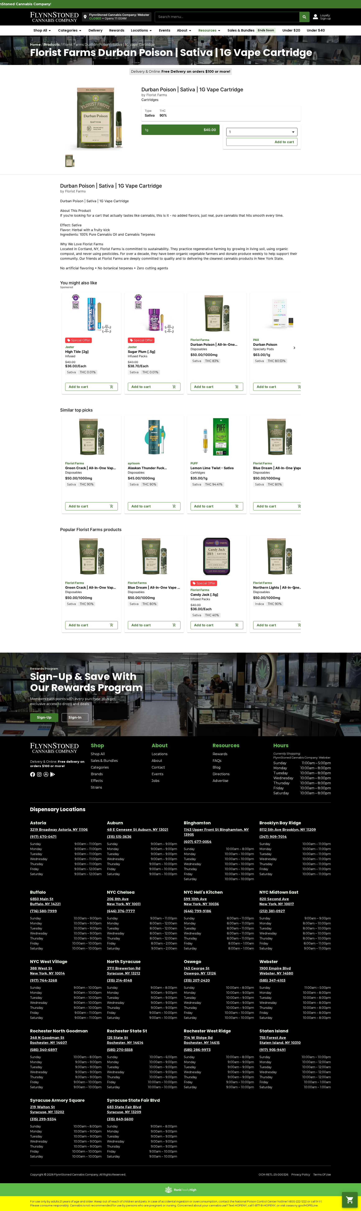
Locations (159, 754)
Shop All (98, 754)
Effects (97, 781)
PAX (256, 340)
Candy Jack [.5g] (204, 594)
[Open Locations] (150, 30)
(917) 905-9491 (272, 1050)
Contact (158, 767)
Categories (100, 767)
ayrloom (134, 463)
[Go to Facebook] (32, 774)
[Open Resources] (219, 30)
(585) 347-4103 (272, 980)
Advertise (220, 781)
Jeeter (69, 347)
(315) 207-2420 (197, 980)
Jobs (155, 781)
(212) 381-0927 (272, 911)
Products (51, 45)
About (157, 761)
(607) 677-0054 (197, 842)
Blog (217, 767)
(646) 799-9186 (197, 911)
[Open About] (190, 30)
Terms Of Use (322, 1174)
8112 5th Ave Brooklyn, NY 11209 (287, 830)
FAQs (217, 761)
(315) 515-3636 (119, 837)
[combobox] (227, 17)
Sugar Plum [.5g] (141, 351)
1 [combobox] (230, 132)
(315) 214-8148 (119, 980)
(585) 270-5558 (120, 1050)
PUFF (194, 463)
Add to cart (284, 142)
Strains (96, 787)
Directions (221, 774)
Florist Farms (200, 340)
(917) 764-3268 (43, 980)
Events (157, 774)
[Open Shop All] (49, 30)
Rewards (220, 754)
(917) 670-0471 (43, 837)
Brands (97, 774)
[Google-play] (52, 774)
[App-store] (45, 774)
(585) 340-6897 (43, 1050)
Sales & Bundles (104, 761)
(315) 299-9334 (43, 1119)
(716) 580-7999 (43, 911)
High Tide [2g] (77, 351)
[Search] (304, 17)
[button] (117, 16)
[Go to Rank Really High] (180, 1190)
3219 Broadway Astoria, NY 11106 (59, 830)
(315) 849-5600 (120, 1119)
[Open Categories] (80, 30)
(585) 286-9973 (197, 1050)
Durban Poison (265, 344)
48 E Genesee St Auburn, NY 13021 (137, 830)
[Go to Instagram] (39, 774)
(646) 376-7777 (121, 911)
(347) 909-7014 (273, 837)
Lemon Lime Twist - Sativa (212, 468)
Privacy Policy (300, 1174)
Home (35, 45)
